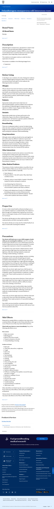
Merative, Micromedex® (20, 404)
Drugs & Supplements (7, 6)
